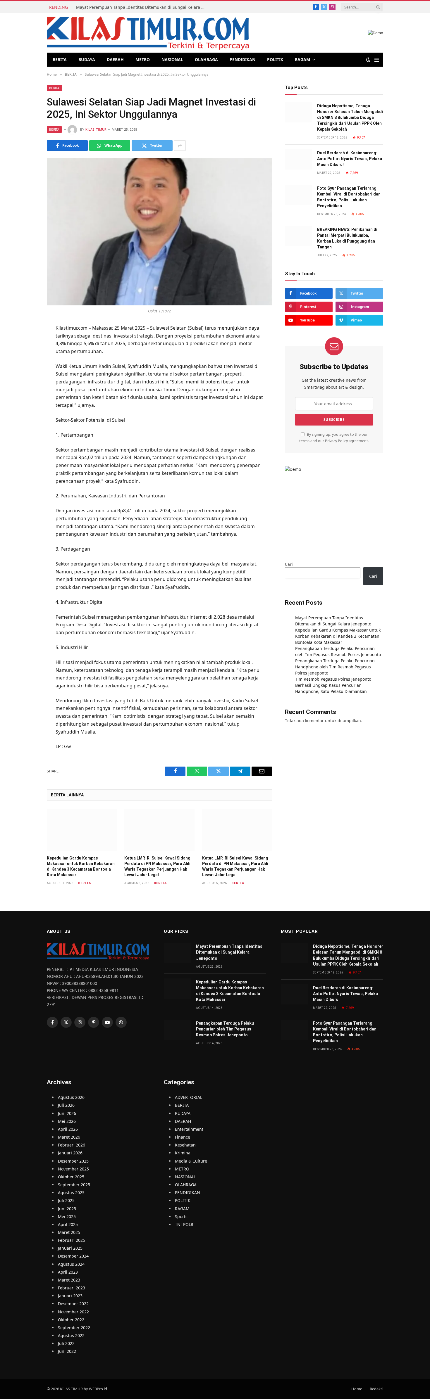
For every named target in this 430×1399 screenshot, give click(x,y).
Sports (181, 1216)
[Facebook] (26, 343)
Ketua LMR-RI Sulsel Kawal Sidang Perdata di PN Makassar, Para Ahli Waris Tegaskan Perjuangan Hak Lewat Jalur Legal (157, 866)
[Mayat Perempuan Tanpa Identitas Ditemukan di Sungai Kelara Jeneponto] (177, 953)
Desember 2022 (73, 1303)
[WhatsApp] (26, 371)
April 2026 (68, 1129)
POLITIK (275, 59)
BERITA (60, 59)
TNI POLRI (185, 1224)
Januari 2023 (70, 1295)
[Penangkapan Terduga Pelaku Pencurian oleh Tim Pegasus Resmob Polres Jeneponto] (177, 1030)
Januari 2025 (70, 1248)
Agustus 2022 (71, 1335)
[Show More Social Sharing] (180, 145)
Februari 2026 (71, 1145)
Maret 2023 (69, 1280)
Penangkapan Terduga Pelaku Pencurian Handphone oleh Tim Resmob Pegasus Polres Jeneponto (335, 667)
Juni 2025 (67, 1208)
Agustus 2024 (71, 1264)
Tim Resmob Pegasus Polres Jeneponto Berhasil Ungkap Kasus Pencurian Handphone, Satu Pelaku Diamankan (333, 685)
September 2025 (74, 1184)
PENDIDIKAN (242, 59)
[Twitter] (26, 357)
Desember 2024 (73, 1256)
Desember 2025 (73, 1161)
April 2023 (68, 1272)
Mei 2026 (67, 1121)
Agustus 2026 (71, 1097)
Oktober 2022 (71, 1319)
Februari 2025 (71, 1240)
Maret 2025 (69, 1232)
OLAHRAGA (206, 59)
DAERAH (115, 59)
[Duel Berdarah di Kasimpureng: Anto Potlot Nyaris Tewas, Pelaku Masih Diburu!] (298, 159)
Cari (289, 564)
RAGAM (302, 59)
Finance (182, 1137)
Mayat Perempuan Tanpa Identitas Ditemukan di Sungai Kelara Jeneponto (142, 7)
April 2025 (68, 1224)
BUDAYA (86, 59)
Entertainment (189, 1129)
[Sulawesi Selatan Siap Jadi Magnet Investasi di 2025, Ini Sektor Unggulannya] (159, 231)
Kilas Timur (96, 130)
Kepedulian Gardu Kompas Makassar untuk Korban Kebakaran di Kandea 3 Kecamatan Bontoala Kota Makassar (81, 866)
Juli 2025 (66, 1200)
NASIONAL (172, 59)
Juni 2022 (67, 1351)
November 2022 (73, 1312)
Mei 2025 (67, 1216)
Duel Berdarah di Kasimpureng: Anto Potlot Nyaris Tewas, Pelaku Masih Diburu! (349, 159)
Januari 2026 (70, 1153)
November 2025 (73, 1169)
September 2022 (74, 1327)
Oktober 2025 (71, 1177)
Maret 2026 (69, 1137)
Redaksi (376, 1388)
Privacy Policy (336, 440)
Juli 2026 (66, 1105)
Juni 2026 (67, 1113)
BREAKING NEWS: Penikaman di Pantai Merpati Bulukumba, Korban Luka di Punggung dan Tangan (347, 238)
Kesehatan (185, 1145)
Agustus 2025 (71, 1192)
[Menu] (376, 59)
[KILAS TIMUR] (148, 33)
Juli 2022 (66, 1343)
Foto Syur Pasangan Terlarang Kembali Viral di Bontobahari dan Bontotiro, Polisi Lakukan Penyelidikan (349, 197)
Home (356, 1388)
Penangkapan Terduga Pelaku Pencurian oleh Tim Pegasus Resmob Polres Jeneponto (225, 1029)
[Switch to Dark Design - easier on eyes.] (368, 59)
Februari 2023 (71, 1288)
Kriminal (183, 1153)
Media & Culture (191, 1161)
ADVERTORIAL (188, 1097)
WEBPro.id (98, 1388)
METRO (142, 59)
